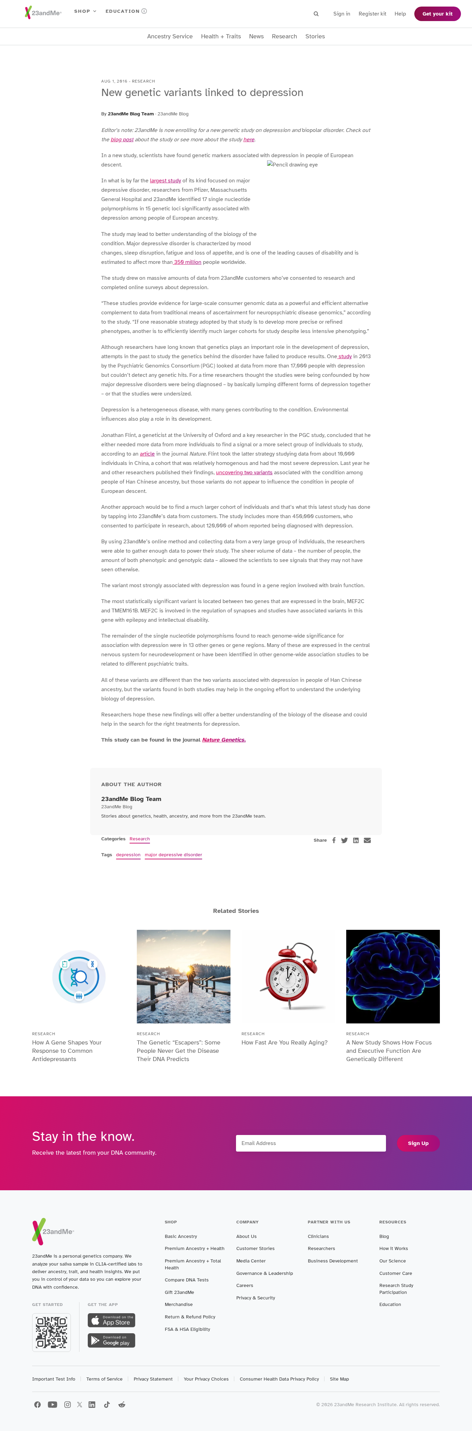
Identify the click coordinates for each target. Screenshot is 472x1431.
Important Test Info (53, 1379)
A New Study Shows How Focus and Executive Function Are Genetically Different (389, 1051)
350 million (187, 262)
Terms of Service (104, 1379)
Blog (384, 1236)
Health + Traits (221, 36)
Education (123, 11)
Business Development (333, 1261)
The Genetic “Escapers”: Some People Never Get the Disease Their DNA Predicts (178, 1051)
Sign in (341, 13)
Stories (315, 36)
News (256, 36)
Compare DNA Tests (187, 1280)
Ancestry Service (170, 36)
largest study (165, 180)
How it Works (393, 1248)
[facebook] (334, 840)
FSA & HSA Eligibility (187, 1329)
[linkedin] (356, 840)
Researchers (321, 1248)
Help (400, 13)
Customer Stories (255, 1248)
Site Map (339, 1379)
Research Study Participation (396, 1288)
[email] (367, 840)
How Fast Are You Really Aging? (285, 1042)
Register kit (372, 13)
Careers (244, 1285)
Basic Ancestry (181, 1236)
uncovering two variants (244, 472)
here (248, 139)
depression (128, 855)
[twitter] (344, 840)
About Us (246, 1236)
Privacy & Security (255, 1298)
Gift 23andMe (179, 1292)
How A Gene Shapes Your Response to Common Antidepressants (67, 1051)
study (344, 356)
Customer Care (395, 1273)
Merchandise (179, 1304)
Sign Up (418, 1143)
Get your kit (438, 14)
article (147, 453)
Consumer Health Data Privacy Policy (279, 1379)
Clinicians (318, 1236)
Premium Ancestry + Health (195, 1248)
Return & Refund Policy (190, 1317)
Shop (82, 11)
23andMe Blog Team (131, 114)
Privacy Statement (153, 1379)
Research (284, 36)
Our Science (392, 1261)
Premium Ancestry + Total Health (193, 1264)
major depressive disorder (173, 855)
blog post (122, 139)
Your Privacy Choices (206, 1379)
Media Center (251, 1261)
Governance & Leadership (264, 1273)
